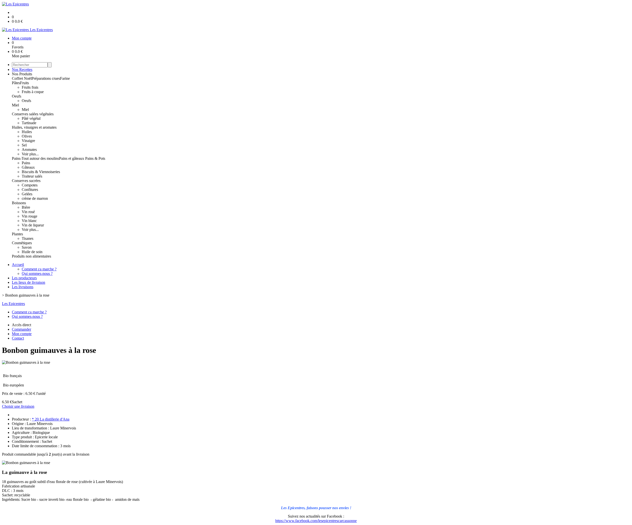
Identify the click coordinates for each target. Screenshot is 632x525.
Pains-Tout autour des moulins (35, 158)
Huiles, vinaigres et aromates (34, 127)
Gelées (27, 194)
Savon (27, 247)
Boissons (19, 203)
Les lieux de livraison (28, 282)
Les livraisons (22, 287)
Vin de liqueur (33, 225)
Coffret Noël (22, 78)
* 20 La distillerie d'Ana (50, 419)
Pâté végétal (31, 118)
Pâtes (16, 83)
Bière (26, 207)
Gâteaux (28, 167)
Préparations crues (46, 78)
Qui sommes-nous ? (37, 273)
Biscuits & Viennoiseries (41, 172)
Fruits (24, 83)
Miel (15, 105)
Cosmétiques (22, 243)
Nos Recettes (22, 69)
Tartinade (29, 123)
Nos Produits (22, 74)
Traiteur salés (32, 176)
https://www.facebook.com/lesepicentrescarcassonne (316, 521)
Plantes (17, 234)
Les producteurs (24, 278)
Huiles (27, 132)
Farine (65, 78)
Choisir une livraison (18, 406)
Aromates (29, 149)
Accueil (18, 264)
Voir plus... (30, 154)
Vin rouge (29, 216)
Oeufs (16, 96)
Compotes (30, 185)
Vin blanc (29, 221)
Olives (27, 136)
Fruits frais (30, 87)
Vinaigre (28, 141)
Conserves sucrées (26, 181)
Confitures (30, 189)
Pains (26, 163)
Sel (24, 145)
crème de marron (35, 198)
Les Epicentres (13, 304)
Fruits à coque (33, 92)
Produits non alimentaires (31, 256)
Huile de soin (32, 252)
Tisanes (27, 238)
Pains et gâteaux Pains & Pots (82, 158)
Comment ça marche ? (39, 269)
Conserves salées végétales (33, 114)
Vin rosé (28, 212)
